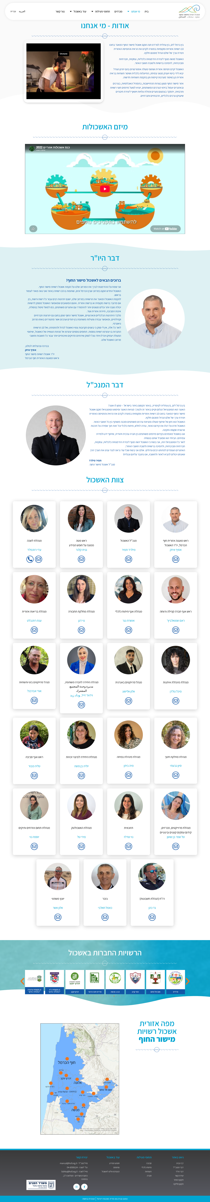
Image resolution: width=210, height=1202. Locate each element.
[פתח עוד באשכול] (70, 11)
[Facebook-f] (84, 1187)
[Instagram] (76, 1187)
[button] (22, 981)
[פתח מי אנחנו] (128, 11)
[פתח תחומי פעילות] (92, 11)
